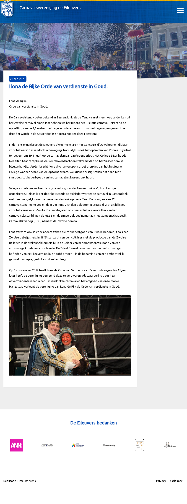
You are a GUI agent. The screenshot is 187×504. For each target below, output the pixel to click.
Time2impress (26, 480)
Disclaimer (175, 480)
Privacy (161, 480)
